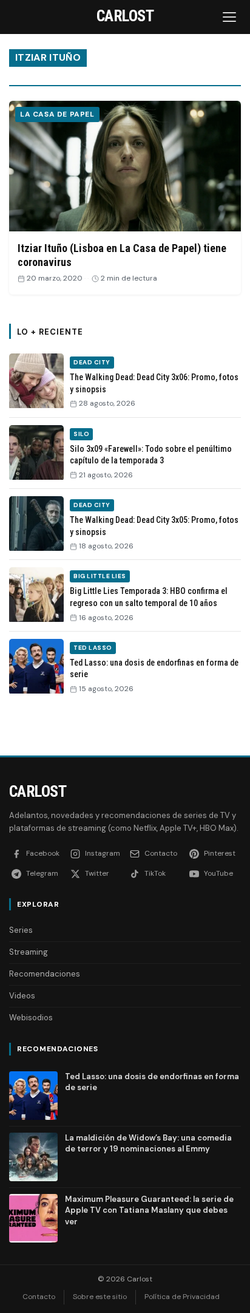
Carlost (37, 791)
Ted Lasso (92, 648)
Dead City (91, 362)
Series (21, 930)
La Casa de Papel (57, 114)
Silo (81, 434)
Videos (22, 996)
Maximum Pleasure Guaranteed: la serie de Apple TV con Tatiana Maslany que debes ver (149, 1210)
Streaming (28, 952)
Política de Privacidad (182, 1296)
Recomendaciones (44, 974)
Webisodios (31, 1017)
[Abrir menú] (230, 17)
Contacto (38, 1296)
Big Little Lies (99, 576)
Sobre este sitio (100, 1296)
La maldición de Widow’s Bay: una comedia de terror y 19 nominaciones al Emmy (148, 1143)
